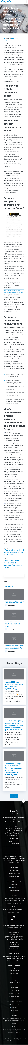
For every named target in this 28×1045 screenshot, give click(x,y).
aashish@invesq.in (14, 946)
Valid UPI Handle (20, 860)
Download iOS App (14, 876)
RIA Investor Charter (9, 852)
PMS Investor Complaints (10, 958)
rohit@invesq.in (15, 1007)
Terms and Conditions (8, 1041)
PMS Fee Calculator (8, 956)
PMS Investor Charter (19, 956)
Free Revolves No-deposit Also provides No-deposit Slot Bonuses (14, 552)
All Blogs (14, 796)
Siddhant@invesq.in (15, 842)
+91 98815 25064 (14, 948)
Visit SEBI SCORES (14, 870)
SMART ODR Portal (18, 856)
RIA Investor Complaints (14, 854)
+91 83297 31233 (15, 1010)
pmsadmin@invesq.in (14, 970)
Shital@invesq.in (15, 887)
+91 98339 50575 (14, 844)
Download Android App (14, 873)
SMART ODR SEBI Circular (9, 858)
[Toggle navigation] (25, 1)
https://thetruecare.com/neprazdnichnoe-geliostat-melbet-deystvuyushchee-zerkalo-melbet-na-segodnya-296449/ (14, 290)
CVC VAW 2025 (11, 860)
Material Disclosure (14, 862)
